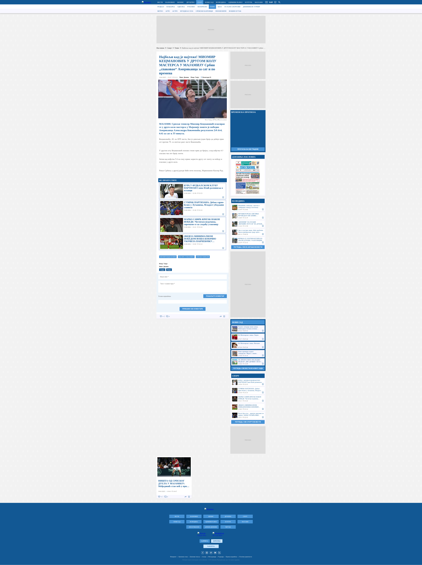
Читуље (228, 527)
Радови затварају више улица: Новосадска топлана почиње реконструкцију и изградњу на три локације (248, 328)
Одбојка (181, 6)
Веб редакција (212, 557)
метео (160, 11)
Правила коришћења (231, 557)
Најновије (170, 2)
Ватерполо (202, 6)
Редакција (221, 557)
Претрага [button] (279, 2)
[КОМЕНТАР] (167, 316)
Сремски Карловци (204, 11)
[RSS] (219, 552)
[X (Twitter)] (211, 552)
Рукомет (191, 6)
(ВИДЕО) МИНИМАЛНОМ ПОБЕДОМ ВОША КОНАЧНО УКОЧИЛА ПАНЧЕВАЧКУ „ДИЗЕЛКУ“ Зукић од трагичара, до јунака (192, 242)
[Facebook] (202, 552)
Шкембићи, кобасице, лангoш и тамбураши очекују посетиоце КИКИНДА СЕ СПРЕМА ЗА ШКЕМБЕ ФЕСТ (248, 207)
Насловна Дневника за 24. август (248, 177)
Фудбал (160, 6)
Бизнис (180, 2)
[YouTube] (215, 552)
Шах (220, 6)
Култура (248, 2)
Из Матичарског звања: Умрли (248, 337)
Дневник (186, 77)
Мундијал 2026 (186, 11)
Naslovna (211, 546)
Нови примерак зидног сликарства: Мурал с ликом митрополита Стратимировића (248, 353)
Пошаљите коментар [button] (215, 296)
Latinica (204, 541)
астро (175, 11)
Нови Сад (209, 2)
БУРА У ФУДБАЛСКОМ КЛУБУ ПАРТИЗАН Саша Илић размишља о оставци (192, 191)
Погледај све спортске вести (248, 422)
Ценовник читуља (195, 557)
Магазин (259, 2)
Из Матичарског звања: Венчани (248, 345)
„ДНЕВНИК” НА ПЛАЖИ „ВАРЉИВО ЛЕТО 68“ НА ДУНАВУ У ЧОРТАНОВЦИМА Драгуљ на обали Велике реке (248, 224)
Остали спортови (232, 6)
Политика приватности (245, 557)
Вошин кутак (235, 11)
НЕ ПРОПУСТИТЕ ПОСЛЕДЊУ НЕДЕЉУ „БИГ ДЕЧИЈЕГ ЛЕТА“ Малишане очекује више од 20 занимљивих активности (248, 361)
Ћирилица (217, 541)
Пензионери (220, 11)
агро (168, 11)
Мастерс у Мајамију (186, 257)
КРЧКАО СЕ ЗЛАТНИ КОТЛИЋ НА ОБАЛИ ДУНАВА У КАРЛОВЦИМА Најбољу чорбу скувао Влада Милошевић (248, 240)
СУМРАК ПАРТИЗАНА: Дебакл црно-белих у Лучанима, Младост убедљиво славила (192, 208)
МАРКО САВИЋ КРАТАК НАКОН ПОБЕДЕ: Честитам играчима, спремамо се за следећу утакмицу (192, 225)
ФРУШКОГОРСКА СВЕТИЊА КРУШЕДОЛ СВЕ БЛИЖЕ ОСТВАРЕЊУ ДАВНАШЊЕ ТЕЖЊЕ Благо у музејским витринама (248, 215)
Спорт (199, 2)
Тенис (212, 6)
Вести (160, 2)
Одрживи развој (235, 2)
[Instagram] (207, 552)
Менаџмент (173, 557)
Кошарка (170, 6)
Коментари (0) (207, 77)
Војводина (221, 2)
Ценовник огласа (183, 557)
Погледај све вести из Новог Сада (248, 368)
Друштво (190, 2)
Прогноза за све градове (247, 149)
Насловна (160, 48)
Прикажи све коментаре (192, 309)
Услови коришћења (164, 296)
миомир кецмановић (168, 257)
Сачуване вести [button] (275, 2)
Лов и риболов (194, 527)
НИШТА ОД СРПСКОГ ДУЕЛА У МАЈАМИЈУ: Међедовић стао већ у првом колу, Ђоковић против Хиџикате (174, 477)
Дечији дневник (211, 527)
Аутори (204, 557)
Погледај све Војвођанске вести (248, 247)
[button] (266, 2)
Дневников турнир (251, 6)
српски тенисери (202, 257)
